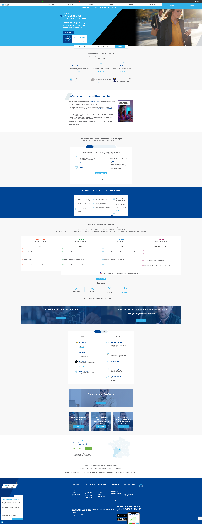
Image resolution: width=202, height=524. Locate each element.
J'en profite (79, 426)
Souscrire (120, 46)
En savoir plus (79, 71)
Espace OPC (123, 426)
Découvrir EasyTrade (61, 318)
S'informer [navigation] (111, 4)
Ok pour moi (17, 518)
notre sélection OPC (126, 292)
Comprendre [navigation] (70, 4)
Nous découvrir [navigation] (50, 4)
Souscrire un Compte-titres (101, 173)
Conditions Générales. (106, 474)
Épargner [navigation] (131, 4)
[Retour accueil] (5, 4)
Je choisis (6, 518)
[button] (2, 522)
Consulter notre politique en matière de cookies (9, 515)
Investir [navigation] (91, 4)
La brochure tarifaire (101, 278)
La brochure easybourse (68, 32)
